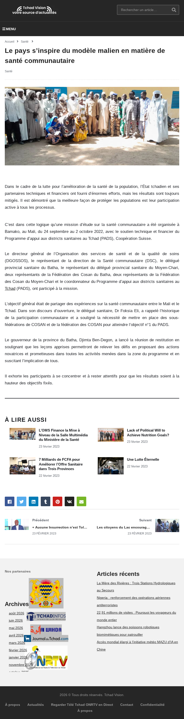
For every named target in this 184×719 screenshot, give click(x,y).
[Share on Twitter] (21, 501)
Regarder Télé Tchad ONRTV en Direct (82, 705)
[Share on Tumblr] (45, 501)
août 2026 (16, 613)
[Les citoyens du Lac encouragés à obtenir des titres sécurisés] (138, 526)
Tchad (10, 288)
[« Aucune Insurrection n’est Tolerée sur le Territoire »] (46, 526)
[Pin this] (57, 501)
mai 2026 (16, 628)
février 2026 (18, 650)
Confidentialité (152, 705)
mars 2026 (17, 643)
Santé (8, 71)
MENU (11, 29)
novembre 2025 (21, 665)
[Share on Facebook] (9, 501)
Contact (126, 705)
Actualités (35, 705)
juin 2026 (16, 620)
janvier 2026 (18, 657)
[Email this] (81, 501)
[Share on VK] (69, 501)
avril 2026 (16, 635)
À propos (12, 705)
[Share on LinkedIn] (33, 501)
